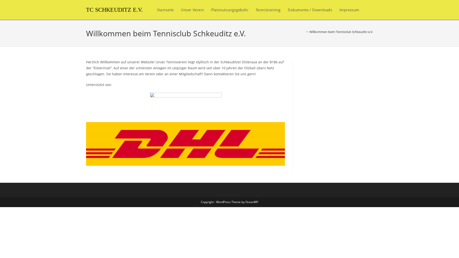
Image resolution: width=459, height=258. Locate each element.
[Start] (303, 32)
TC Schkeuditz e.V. (114, 10)
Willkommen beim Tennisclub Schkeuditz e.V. (341, 32)
